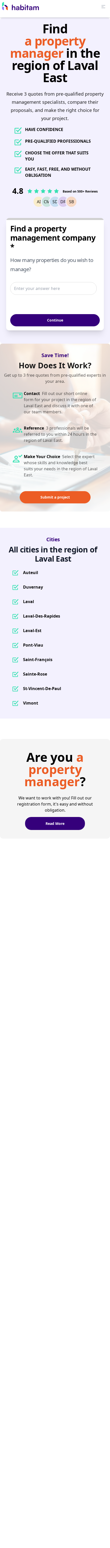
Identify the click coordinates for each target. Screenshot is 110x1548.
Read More (55, 823)
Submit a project (55, 497)
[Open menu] (103, 6)
